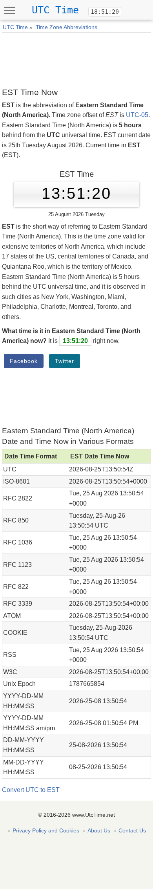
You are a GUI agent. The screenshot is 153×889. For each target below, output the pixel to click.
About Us (98, 830)
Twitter (64, 361)
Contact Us (132, 830)
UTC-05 (137, 115)
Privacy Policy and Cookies (46, 830)
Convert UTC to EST (31, 789)
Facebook (24, 361)
